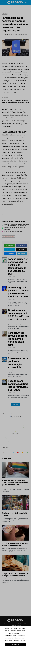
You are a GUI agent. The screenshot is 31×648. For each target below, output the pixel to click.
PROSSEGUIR (15, 644)
